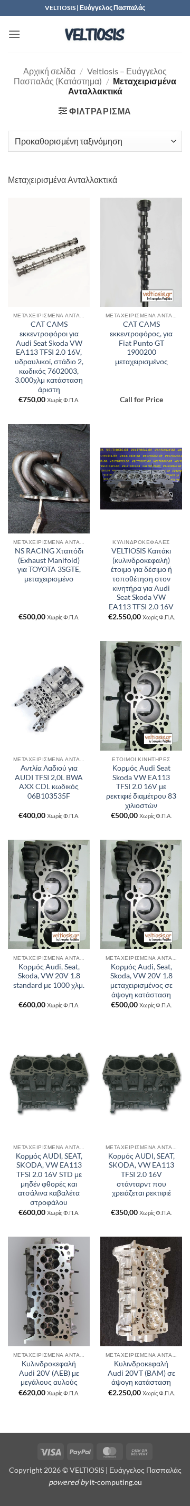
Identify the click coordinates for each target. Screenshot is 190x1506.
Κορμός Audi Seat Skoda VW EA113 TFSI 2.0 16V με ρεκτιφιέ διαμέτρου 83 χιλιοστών (141, 787)
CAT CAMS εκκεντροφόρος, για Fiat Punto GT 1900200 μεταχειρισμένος (141, 343)
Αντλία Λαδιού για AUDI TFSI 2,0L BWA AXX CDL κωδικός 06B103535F (49, 782)
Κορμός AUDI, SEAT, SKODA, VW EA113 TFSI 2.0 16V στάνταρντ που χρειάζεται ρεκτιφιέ (141, 1175)
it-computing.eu (116, 1482)
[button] (14, 34)
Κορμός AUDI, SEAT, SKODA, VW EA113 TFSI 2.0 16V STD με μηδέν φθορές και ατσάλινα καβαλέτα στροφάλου (49, 1179)
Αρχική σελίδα (49, 71)
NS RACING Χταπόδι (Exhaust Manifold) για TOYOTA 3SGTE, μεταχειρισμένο (49, 565)
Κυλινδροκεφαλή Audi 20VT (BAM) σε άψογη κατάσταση (141, 1372)
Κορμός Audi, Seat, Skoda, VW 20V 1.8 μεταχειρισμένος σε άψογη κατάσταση (141, 981)
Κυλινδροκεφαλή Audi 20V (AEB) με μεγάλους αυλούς (49, 1372)
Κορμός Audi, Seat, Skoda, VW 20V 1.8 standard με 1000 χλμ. (48, 976)
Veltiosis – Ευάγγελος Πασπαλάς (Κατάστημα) (90, 76)
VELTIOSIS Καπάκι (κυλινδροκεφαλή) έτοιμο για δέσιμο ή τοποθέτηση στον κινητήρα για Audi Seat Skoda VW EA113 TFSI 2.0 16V (141, 579)
